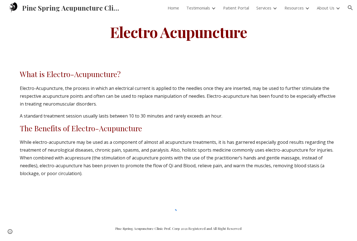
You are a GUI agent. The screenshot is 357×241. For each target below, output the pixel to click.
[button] (350, 8)
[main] (178, 31)
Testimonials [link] (198, 8)
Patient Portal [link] (236, 8)
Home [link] (173, 8)
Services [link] (263, 8)
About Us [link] (325, 8)
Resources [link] (294, 8)
